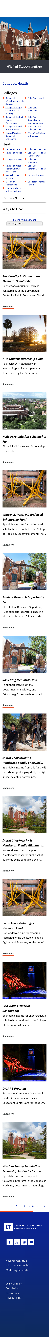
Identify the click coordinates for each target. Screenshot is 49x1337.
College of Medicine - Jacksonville (37, 154)
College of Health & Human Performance (15, 120)
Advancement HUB (16, 1260)
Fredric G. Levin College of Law (34, 128)
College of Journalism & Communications (35, 120)
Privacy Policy (13, 1297)
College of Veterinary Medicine (37, 167)
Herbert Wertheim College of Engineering (14, 136)
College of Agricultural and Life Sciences (15, 101)
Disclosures (12, 1293)
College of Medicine (14, 153)
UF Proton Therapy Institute (36, 183)
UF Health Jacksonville (11, 183)
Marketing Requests (17, 1270)
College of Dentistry (37, 149)
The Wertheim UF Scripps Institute (13, 190)
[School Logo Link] (23, 1227)
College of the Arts (36, 98)
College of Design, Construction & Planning (14, 110)
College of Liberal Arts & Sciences (14, 128)
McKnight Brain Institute (12, 177)
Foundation (12, 1288)
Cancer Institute (13, 149)
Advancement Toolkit (18, 1265)
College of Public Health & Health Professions (13, 169)
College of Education (32, 109)
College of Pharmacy (32, 161)
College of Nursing (14, 159)
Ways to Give (13, 209)
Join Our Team (14, 1283)
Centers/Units (13, 198)
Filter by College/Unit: (24, 219)
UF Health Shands (36, 175)
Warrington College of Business (36, 134)
